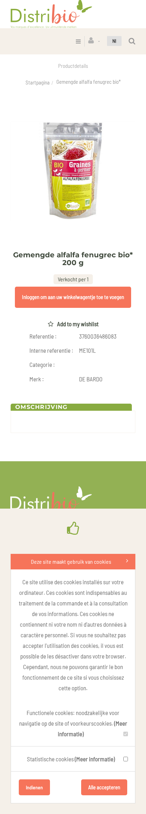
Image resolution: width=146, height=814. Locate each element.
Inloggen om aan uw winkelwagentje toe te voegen (73, 297)
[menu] (78, 41)
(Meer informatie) (95, 758)
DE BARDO (90, 378)
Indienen (34, 787)
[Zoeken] (132, 41)
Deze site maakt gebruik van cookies (71, 561)
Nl (114, 41)
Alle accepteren (104, 787)
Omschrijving (41, 407)
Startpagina (38, 82)
